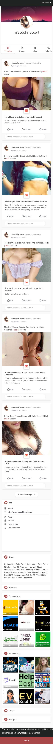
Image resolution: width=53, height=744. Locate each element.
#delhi (44, 71)
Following (13, 596)
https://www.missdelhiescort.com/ (20, 512)
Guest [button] (46, 2)
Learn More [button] (34, 733)
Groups (12, 719)
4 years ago (15, 66)
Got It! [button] (26, 740)
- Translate (22, 66)
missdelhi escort (26, 32)
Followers (13, 653)
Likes (11, 711)
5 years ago (15, 410)
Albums (12, 587)
